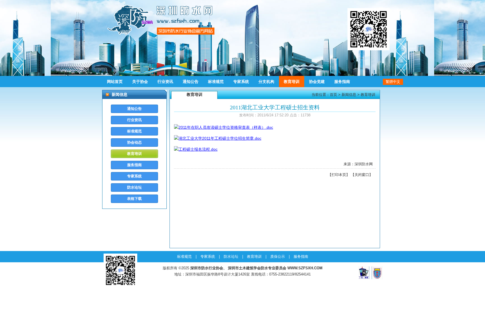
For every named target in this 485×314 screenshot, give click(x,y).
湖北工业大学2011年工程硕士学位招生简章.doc (220, 138)
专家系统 (241, 81)
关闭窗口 (361, 175)
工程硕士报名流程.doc (198, 149)
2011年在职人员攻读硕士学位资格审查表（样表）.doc (226, 127)
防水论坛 (134, 187)
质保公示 (277, 256)
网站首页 (115, 81)
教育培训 (291, 81)
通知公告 (190, 81)
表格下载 (134, 198)
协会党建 (317, 81)
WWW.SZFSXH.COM (304, 268)
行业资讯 (165, 81)
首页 (333, 94)
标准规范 (216, 81)
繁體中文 (393, 82)
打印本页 (338, 175)
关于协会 (140, 81)
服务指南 (342, 81)
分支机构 (266, 81)
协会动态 (134, 142)
